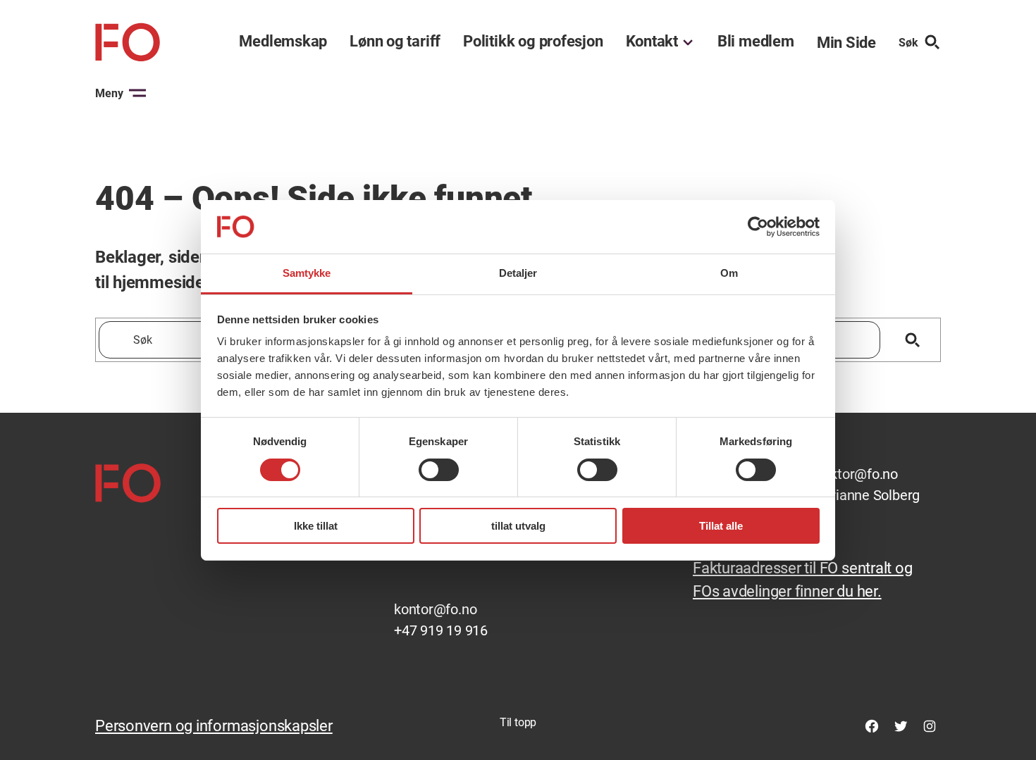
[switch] (439, 470)
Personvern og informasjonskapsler (214, 726)
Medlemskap (283, 41)
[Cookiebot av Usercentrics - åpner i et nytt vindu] (758, 226)
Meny (109, 93)
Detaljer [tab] (518, 273)
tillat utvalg (518, 526)
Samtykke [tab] (307, 273)
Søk (908, 42)
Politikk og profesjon (533, 41)
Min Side (846, 42)
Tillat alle (721, 526)
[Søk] (912, 340)
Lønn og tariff (395, 41)
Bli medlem (755, 41)
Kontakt (652, 41)
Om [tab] (729, 273)
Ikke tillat (316, 526)
